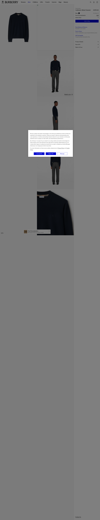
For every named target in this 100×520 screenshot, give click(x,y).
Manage (62, 154)
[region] (50, 143)
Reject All (50, 154)
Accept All (39, 154)
